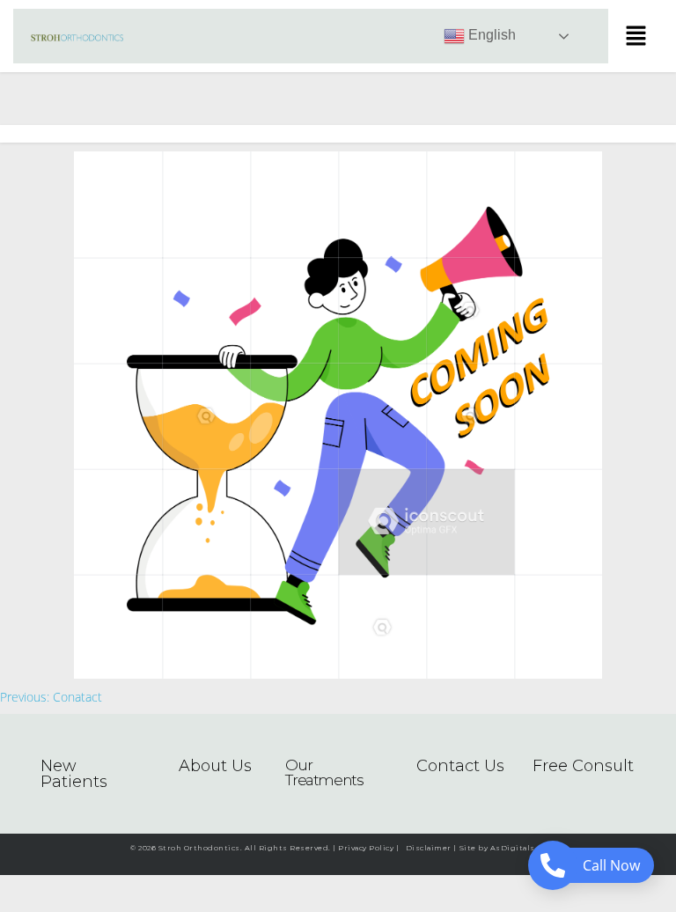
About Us (215, 766)
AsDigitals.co (518, 847)
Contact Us (460, 766)
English (490, 34)
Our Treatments (324, 772)
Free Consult (583, 766)
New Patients (73, 773)
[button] (635, 36)
